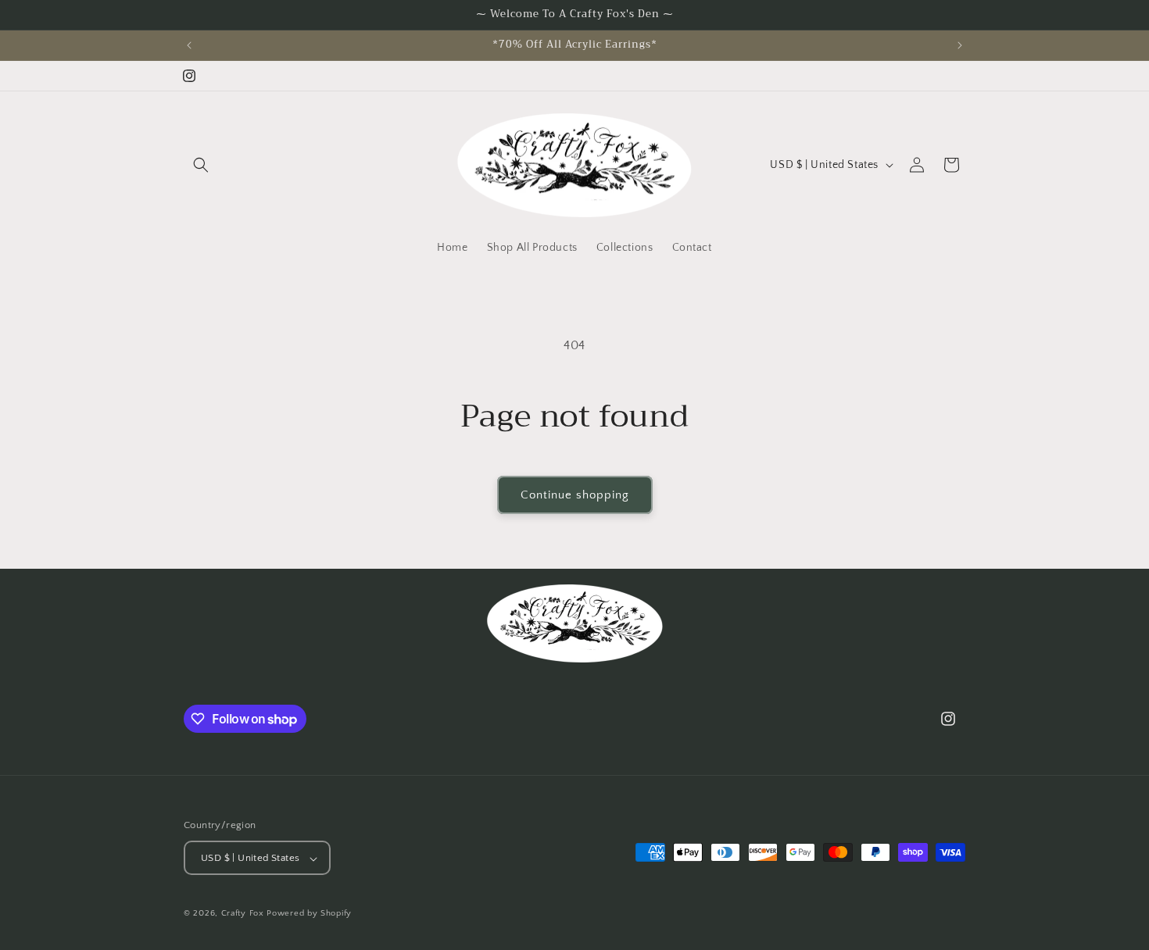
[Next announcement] (960, 45)
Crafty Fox (242, 914)
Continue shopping (575, 495)
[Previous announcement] (189, 45)
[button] (201, 165)
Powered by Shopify (309, 914)
